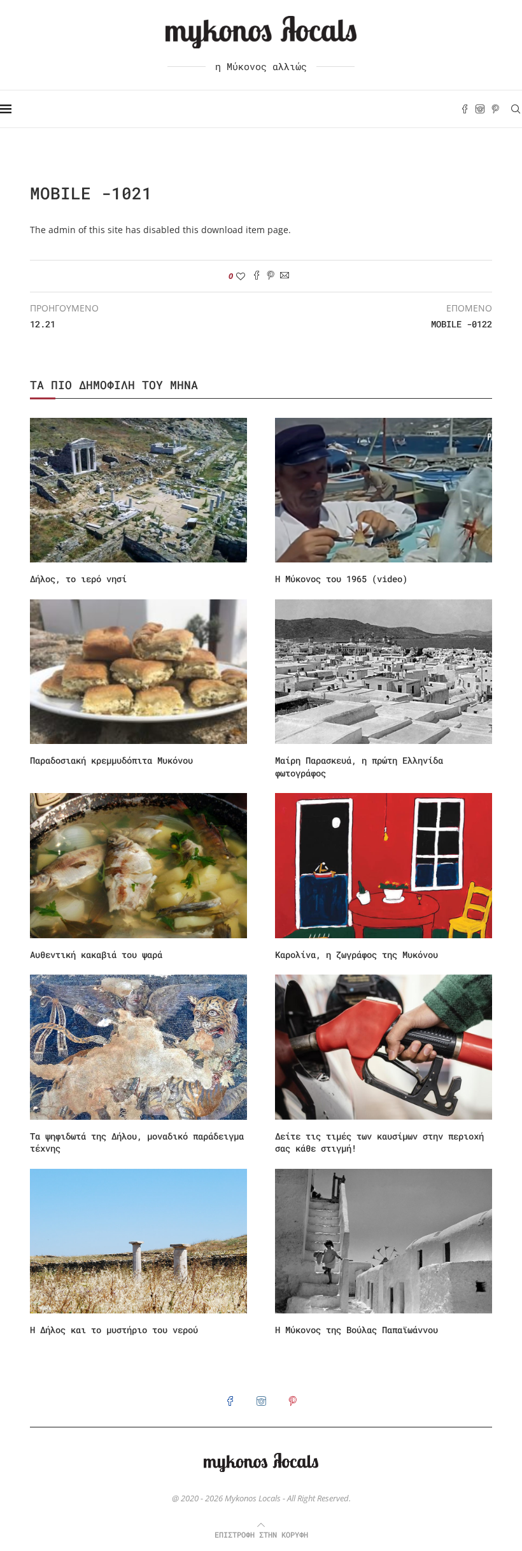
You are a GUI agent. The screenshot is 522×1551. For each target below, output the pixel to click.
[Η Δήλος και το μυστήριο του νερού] (138, 1241)
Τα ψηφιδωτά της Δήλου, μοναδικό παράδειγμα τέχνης (137, 1142)
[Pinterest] (495, 108)
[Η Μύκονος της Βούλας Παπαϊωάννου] (383, 1241)
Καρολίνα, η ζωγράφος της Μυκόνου (356, 954)
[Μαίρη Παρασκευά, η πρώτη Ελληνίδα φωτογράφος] (383, 671)
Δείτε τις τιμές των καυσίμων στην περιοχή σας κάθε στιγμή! (379, 1142)
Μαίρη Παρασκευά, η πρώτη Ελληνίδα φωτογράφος (359, 766)
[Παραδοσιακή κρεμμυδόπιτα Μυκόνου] (138, 671)
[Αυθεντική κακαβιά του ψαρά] (138, 865)
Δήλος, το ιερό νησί (78, 579)
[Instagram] (480, 108)
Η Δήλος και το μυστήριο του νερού (114, 1330)
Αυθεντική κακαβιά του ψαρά (96, 954)
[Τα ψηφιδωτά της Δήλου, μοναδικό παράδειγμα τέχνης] (138, 1047)
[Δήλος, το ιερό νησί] (138, 490)
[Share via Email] (284, 276)
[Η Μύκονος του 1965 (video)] (383, 490)
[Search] (515, 108)
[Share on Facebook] (256, 276)
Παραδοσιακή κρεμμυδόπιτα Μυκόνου (111, 760)
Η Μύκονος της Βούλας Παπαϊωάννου (356, 1330)
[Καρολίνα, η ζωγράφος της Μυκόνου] (383, 865)
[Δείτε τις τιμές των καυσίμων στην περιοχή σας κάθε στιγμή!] (383, 1047)
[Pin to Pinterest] (270, 276)
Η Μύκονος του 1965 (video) (341, 579)
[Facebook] (464, 108)
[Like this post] (240, 276)
